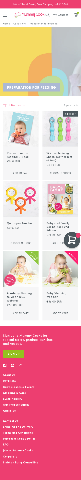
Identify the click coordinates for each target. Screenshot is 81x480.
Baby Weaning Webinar (56, 294)
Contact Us (10, 421)
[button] (5, 14)
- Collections (18, 23)
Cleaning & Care (14, 393)
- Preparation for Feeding (42, 23)
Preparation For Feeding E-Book (18, 154)
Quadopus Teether (20, 223)
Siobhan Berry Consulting (20, 462)
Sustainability (12, 399)
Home (6, 23)
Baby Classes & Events (18, 387)
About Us (9, 375)
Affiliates (9, 410)
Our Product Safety (16, 404)
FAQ (6, 444)
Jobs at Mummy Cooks (18, 450)
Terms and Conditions (18, 433)
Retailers (9, 381)
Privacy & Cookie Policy (19, 438)
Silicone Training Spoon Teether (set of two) (59, 156)
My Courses (60, 15)
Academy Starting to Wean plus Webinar (19, 296)
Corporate (10, 456)
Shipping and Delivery (18, 427)
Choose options (60, 173)
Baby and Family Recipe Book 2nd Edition (57, 226)
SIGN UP (13, 354)
